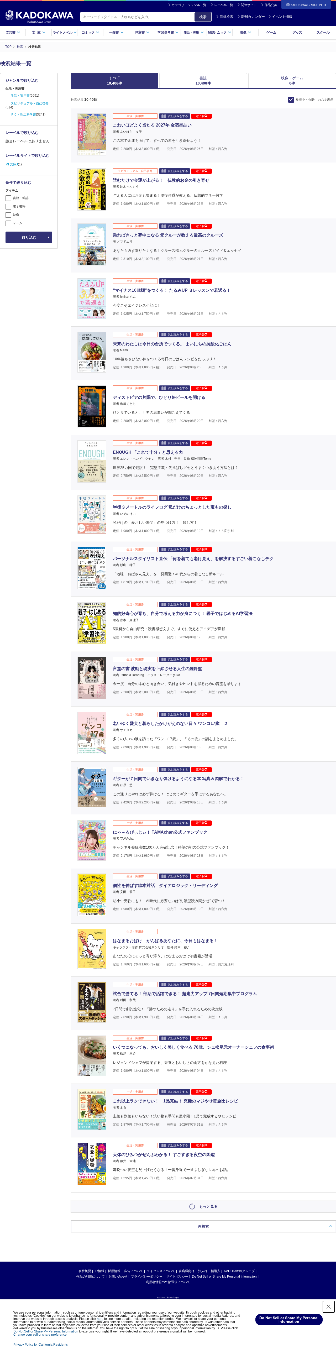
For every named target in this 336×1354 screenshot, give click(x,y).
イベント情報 (282, 17)
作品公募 (271, 5)
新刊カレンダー (253, 17)
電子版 (200, 116)
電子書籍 (19, 206)
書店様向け (187, 1271)
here (100, 1318)
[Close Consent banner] (328, 1307)
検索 (203, 17)
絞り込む (29, 237)
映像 (16, 215)
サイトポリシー (177, 1276)
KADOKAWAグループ (239, 1271)
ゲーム (271, 32)
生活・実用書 (20, 95)
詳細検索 (226, 17)
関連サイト (249, 5)
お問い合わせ (117, 1276)
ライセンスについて (161, 1271)
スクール (323, 32)
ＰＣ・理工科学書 (23, 114)
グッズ (297, 32)
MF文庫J (12, 164)
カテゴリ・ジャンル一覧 (189, 5)
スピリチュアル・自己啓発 (30, 103)
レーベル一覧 (223, 5)
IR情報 (99, 1271)
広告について (133, 1271)
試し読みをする (178, 116)
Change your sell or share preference (40, 1334)
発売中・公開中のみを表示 (314, 100)
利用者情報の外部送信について (168, 1282)
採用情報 (114, 1271)
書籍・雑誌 (21, 198)
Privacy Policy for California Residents (40, 1344)
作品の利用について (90, 1276)
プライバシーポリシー (146, 1276)
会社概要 (84, 1271)
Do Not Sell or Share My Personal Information (224, 1276)
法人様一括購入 (209, 1271)
